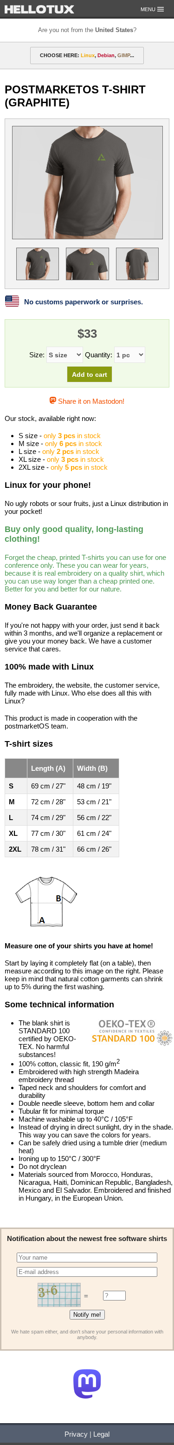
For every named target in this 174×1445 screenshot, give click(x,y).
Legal (101, 1434)
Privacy (76, 1434)
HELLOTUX (39, 9)
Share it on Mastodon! (90, 401)
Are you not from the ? (87, 29)
